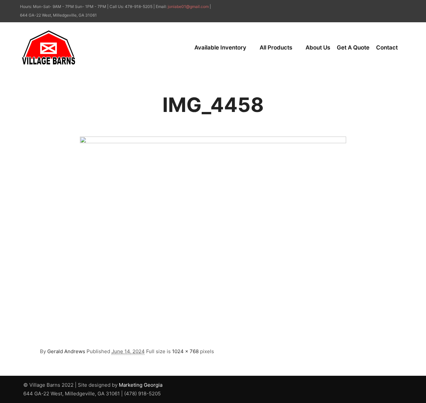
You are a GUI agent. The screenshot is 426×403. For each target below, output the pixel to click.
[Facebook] (391, 7)
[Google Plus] (401, 7)
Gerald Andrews (66, 351)
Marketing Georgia (140, 385)
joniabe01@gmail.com (188, 6)
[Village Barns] (48, 47)
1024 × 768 (185, 351)
